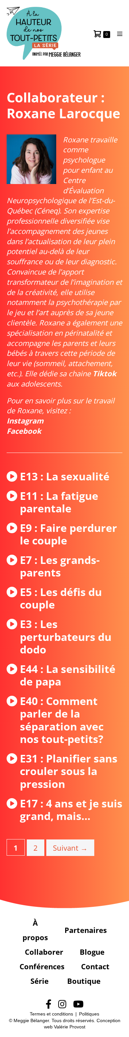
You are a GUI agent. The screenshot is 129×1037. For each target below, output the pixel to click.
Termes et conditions (51, 1014)
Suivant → (70, 848)
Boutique (84, 981)
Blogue (92, 952)
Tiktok (104, 373)
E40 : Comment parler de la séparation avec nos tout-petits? (62, 720)
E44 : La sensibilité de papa (67, 675)
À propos (35, 930)
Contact (95, 966)
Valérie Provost (69, 1026)
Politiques (89, 1014)
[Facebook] (49, 1004)
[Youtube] (78, 1004)
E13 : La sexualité (64, 476)
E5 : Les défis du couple (61, 598)
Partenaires (85, 930)
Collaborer (44, 952)
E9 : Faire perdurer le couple (68, 534)
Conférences (42, 966)
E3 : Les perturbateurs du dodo (65, 637)
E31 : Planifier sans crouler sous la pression (68, 771)
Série (39, 981)
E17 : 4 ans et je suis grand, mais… (71, 810)
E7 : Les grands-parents (60, 566)
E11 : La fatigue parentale (59, 502)
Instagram (25, 421)
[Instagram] (62, 1004)
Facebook (24, 431)
